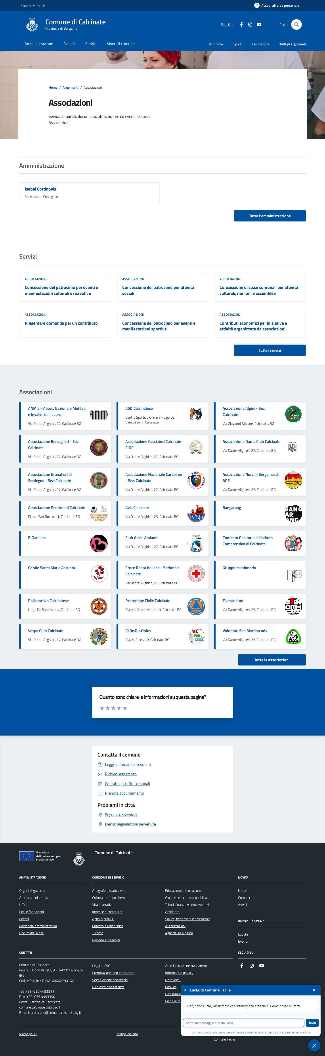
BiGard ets (37, 538)
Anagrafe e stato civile (108, 890)
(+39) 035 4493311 (39, 991)
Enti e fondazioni (31, 911)
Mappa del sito (127, 1034)
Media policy (28, 1034)
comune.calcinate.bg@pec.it (39, 1007)
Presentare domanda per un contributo (61, 323)
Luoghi (243, 934)
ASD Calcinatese (139, 408)
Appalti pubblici (103, 918)
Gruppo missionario (239, 568)
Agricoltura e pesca (179, 933)
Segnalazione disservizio (110, 979)
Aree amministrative (34, 897)
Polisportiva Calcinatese (48, 601)
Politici (24, 918)
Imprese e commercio (107, 911)
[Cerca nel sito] (296, 24)
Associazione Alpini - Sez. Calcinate (244, 411)
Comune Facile (224, 1039)
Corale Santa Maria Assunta (51, 568)
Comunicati (246, 897)
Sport (237, 44)
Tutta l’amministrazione (270, 216)
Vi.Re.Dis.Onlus (138, 631)
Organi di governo (32, 890)
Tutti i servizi (270, 350)
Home (53, 87)
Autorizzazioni (175, 925)
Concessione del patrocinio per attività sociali (158, 290)
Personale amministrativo (38, 925)
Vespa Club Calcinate (45, 631)
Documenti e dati (31, 933)
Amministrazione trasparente (186, 965)
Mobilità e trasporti (106, 940)
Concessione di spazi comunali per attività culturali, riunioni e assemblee (259, 290)
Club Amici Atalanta (142, 538)
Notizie (243, 890)
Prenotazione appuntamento (113, 972)
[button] (276, 5)
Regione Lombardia (33, 5)
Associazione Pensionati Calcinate (56, 508)
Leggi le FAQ (101, 965)
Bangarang (232, 508)
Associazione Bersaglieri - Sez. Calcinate (53, 444)
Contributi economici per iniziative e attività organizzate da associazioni (253, 326)
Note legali (173, 979)
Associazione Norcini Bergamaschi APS (251, 477)
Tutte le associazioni (272, 660)
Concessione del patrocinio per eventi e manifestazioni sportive (158, 326)
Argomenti (70, 87)
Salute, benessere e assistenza (187, 918)
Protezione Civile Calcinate (147, 601)
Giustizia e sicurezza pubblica (186, 897)
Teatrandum (233, 601)
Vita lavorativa (102, 904)
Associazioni (260, 44)
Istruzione (216, 44)
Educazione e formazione (183, 890)
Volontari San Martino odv (245, 631)
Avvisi (242, 904)
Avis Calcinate (137, 508)
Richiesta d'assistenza (108, 986)
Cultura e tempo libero (108, 897)
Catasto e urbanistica (107, 925)
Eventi (243, 941)
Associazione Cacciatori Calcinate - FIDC (154, 444)
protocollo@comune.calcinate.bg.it (56, 1012)
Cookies (170, 986)
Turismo (97, 933)
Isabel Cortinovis (40, 189)
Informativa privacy (179, 972)
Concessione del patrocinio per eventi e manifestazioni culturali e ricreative (61, 290)
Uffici (23, 904)
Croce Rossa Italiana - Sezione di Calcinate (152, 571)
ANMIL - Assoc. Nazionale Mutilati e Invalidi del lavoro (57, 411)
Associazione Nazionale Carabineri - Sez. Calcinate (154, 477)
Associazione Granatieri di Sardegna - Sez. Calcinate (50, 477)
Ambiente (172, 911)
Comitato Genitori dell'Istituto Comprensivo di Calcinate (248, 541)
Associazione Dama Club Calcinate (251, 441)
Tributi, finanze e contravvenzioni (189, 904)
